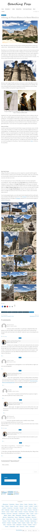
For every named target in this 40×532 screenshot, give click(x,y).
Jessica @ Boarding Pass (14, 341)
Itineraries (3, 513)
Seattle (19, 522)
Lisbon (27, 513)
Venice (27, 526)
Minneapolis (18, 515)
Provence (4, 520)
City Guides (16, 508)
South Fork (9, 524)
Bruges (11, 506)
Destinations (7, 9)
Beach (3, 506)
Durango (34, 508)
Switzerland (19, 524)
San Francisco (33, 520)
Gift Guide (35, 509)
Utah (18, 526)
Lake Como (15, 513)
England (12, 509)
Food (21, 509)
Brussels (16, 506)
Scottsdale (14, 522)
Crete (26, 508)
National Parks (18, 9)
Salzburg (22, 520)
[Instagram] (34, 12)
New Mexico (15, 312)
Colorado (21, 508)
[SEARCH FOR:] (10, 480)
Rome (17, 520)
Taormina (25, 524)
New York (34, 517)
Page (14, 519)
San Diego (27, 520)
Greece (7, 511)
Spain (14, 524)
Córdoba (4, 508)
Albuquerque (5, 312)
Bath (35, 504)
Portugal (35, 519)
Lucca (36, 513)
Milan (14, 515)
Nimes (3, 519)
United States (26, 312)
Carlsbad (31, 506)
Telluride (30, 524)
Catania (35, 506)
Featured (31, 312)
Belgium (7, 506)
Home (3, 9)
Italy (36, 511)
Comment (35, 471)
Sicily (32, 522)
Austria (26, 504)
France (25, 509)
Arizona (17, 504)
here (32, 141)
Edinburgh (7, 509)
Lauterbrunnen (22, 513)
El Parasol (24, 196)
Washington (32, 526)
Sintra (4, 524)
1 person (6, 336)
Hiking (10, 312)
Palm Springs (19, 519)
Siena (35, 522)
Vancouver (22, 526)
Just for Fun (9, 513)
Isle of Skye (31, 511)
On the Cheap (9, 519)
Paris (24, 519)
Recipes (13, 520)
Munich (33, 515)
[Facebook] (36, 12)
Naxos (16, 517)
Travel (20, 312)
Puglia (9, 520)
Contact (3, 11)
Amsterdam (12, 504)
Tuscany (6, 526)
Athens (21, 504)
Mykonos (5, 517)
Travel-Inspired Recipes (27, 9)
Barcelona (31, 504)
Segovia (23, 522)
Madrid (5, 515)
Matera (9, 515)
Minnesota (24, 515)
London (31, 513)
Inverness (26, 511)
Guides (13, 9)
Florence (17, 509)
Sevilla (28, 522)
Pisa (31, 519)
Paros (28, 519)
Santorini (4, 522)
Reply (20, 357)
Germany (30, 509)
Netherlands (21, 517)
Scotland (9, 522)
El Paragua (18, 198)
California (21, 506)
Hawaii (12, 511)
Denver (30, 508)
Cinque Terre (9, 508)
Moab (29, 515)
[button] (6, 208)
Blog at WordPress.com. (20, 530)
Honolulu (20, 511)
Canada (26, 506)
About (34, 9)
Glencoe (3, 511)
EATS (3, 509)
